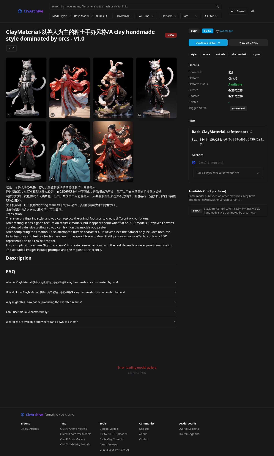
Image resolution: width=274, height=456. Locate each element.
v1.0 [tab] (11, 48)
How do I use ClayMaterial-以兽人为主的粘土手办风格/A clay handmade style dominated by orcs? (65, 292)
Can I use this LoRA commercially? (27, 312)
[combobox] (103, 16)
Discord (144, 428)
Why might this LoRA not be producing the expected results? (44, 302)
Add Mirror (238, 11)
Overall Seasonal (189, 428)
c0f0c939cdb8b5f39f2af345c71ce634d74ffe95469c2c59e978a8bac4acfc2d (244, 139)
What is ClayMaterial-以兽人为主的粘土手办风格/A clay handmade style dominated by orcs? (62, 282)
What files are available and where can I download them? (42, 322)
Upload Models (109, 428)
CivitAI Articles (30, 428)
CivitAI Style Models (72, 439)
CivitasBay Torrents (112, 439)
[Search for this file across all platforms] (251, 131)
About (143, 434)
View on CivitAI (248, 42)
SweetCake (226, 31)
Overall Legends (189, 434)
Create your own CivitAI (114, 449)
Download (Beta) (206, 42)
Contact (144, 439)
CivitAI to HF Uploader (113, 434)
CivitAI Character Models (75, 434)
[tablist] (11, 48)
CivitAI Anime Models (73, 428)
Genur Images (109, 444)
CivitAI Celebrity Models (75, 444)
